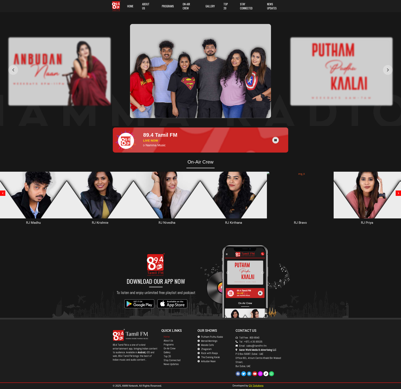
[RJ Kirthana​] (233, 194)
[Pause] (275, 140)
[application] (276, 140)
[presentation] (13, 70)
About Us (145, 6)
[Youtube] (254, 373)
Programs (168, 6)
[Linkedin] (249, 373)
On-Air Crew (186, 6)
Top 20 (226, 6)
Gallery (210, 6)
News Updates (272, 6)
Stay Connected (246, 6)
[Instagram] (260, 373)
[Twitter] (243, 373)
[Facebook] (238, 373)
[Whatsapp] (271, 373)
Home (130, 6)
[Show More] (59, 71)
